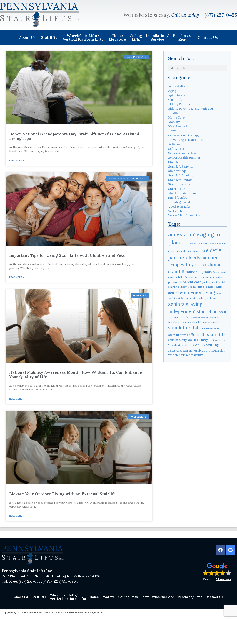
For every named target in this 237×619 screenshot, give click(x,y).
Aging (172, 91)
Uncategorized (179, 202)
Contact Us (208, 37)
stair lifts (216, 334)
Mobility (174, 122)
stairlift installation (202, 317)
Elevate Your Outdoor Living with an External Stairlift (62, 493)
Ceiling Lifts (136, 37)
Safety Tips (176, 148)
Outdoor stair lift (194, 277)
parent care (192, 282)
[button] (217, 571)
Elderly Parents (179, 104)
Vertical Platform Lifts (184, 215)
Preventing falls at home (185, 140)
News (172, 131)
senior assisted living (208, 286)
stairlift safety (178, 197)
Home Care (176, 117)
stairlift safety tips (200, 340)
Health (173, 113)
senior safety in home (203, 298)
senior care (178, 292)
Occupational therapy (183, 135)
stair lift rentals (179, 335)
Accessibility (177, 86)
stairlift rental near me (209, 328)
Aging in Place (178, 95)
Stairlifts (49, 37)
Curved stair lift (177, 251)
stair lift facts (182, 317)
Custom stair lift (196, 251)
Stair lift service (179, 184)
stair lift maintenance (205, 322)
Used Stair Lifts (179, 206)
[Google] (230, 550)
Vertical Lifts (177, 211)
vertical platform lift (209, 350)
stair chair (207, 311)
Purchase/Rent (182, 37)
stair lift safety (177, 340)
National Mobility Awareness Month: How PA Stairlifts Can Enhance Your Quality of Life (75, 374)
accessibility (183, 234)
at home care (191, 243)
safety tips (185, 286)
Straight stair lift (177, 345)
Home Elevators (117, 37)
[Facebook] (220, 550)
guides (204, 265)
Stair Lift (174, 162)
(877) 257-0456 (221, 15)
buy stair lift (220, 243)
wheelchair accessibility (185, 355)
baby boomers (207, 243)
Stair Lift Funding (180, 175)
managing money (200, 272)
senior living (201, 292)
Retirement (176, 144)
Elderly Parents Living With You (190, 108)
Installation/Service (157, 37)
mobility (179, 277)
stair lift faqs (177, 171)
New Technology (180, 126)
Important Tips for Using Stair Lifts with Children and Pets (67, 255)
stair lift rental (183, 328)
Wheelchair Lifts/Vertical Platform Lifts (83, 37)
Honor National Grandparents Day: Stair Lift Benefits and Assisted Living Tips (74, 136)
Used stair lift (184, 350)
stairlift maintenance (183, 193)
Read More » (16, 160)
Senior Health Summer (184, 157)
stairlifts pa (220, 340)
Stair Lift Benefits (180, 166)
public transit (209, 282)
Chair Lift (175, 99)
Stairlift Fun (176, 189)
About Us (27, 37)
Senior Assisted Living (183, 153)
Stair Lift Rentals (180, 180)
